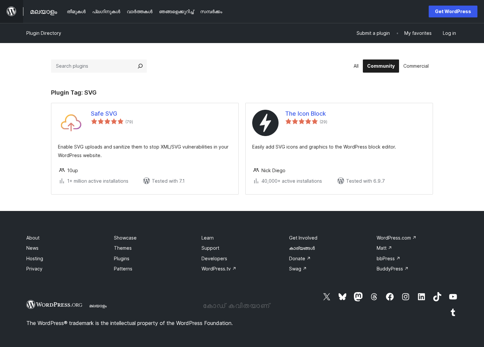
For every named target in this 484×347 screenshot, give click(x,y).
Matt (384, 248)
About (33, 238)
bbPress (388, 258)
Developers (214, 258)
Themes (123, 248)
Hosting (34, 258)
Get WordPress (453, 11)
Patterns (123, 268)
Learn (208, 238)
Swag (298, 268)
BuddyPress (393, 268)
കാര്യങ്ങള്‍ (302, 248)
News (32, 248)
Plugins (121, 258)
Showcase (125, 238)
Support (210, 248)
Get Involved (303, 238)
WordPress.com (397, 238)
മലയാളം (98, 305)
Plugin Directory (43, 33)
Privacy (34, 268)
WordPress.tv (219, 268)
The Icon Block (305, 113)
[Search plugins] (140, 66)
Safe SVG (104, 113)
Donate (300, 258)
